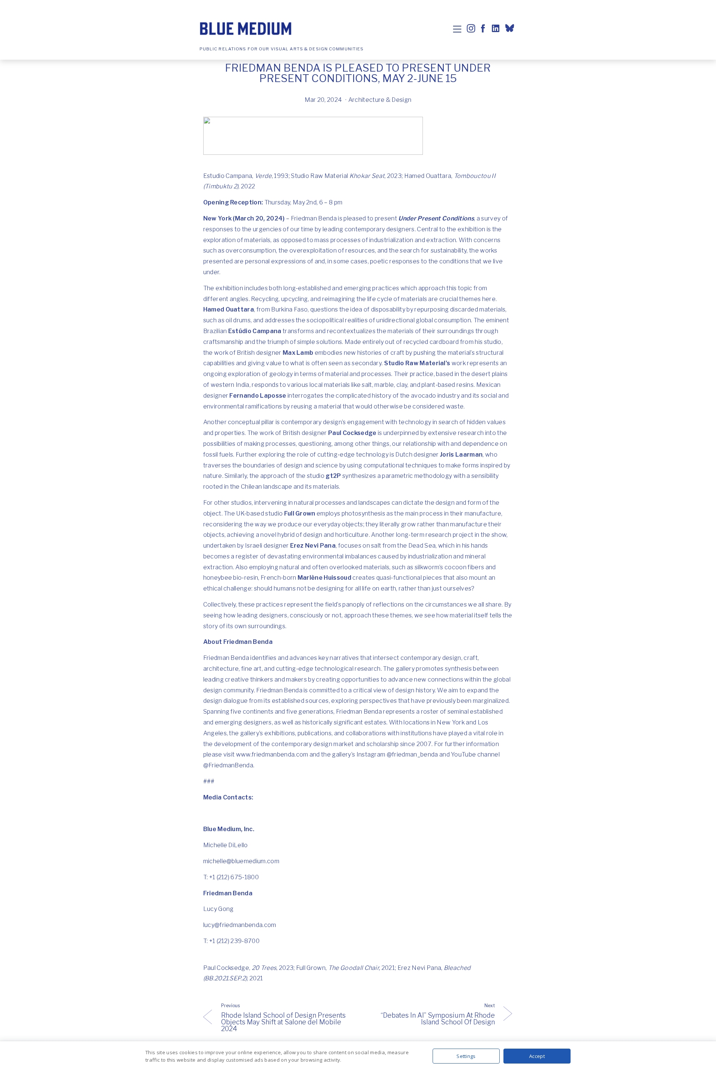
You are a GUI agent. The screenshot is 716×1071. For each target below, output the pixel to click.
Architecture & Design (380, 99)
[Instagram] (471, 28)
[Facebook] (483, 28)
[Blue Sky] (510, 29)
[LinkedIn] (495, 28)
